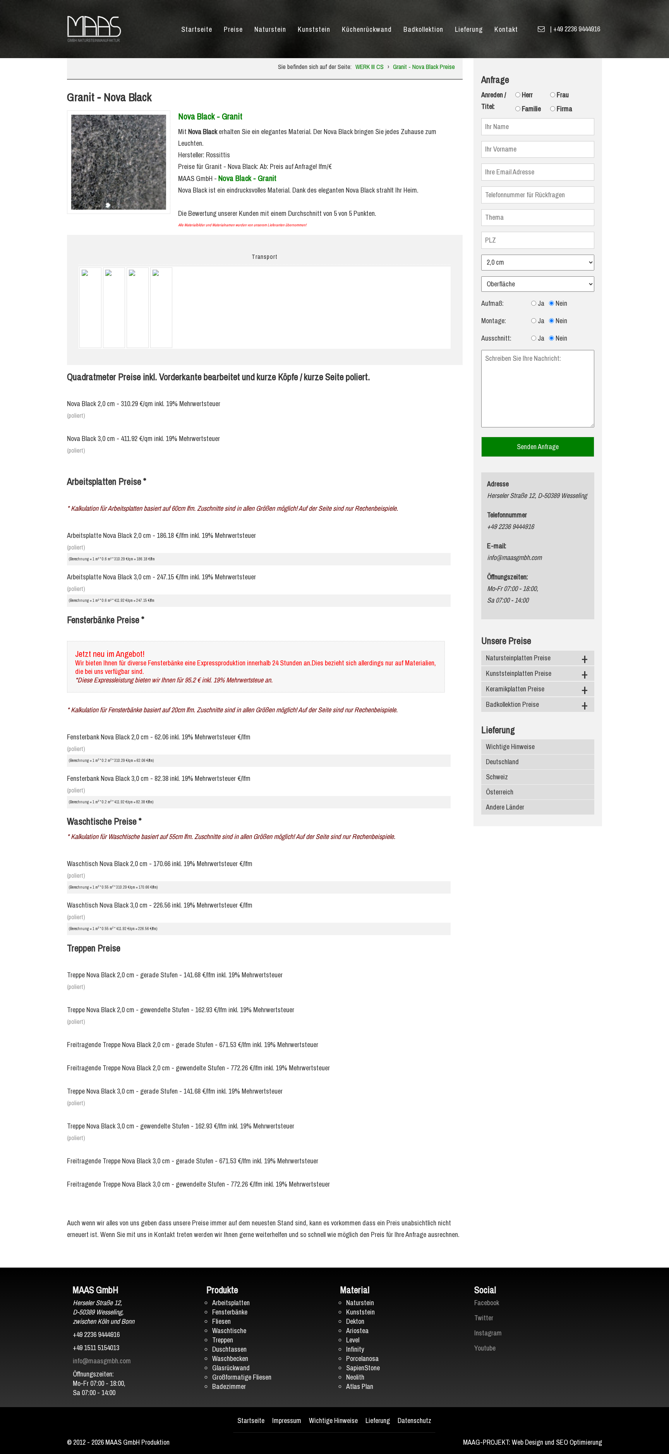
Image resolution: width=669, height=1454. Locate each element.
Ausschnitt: (496, 338)
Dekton (355, 1321)
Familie (530, 109)
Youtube (485, 1348)
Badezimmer (229, 1386)
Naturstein (270, 29)
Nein (560, 303)
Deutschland (502, 762)
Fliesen (221, 1321)
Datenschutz (414, 1420)
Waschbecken (230, 1358)
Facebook (486, 1303)
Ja (540, 303)
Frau (562, 95)
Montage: (493, 321)
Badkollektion (423, 29)
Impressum (286, 1420)
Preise (233, 29)
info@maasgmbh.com (102, 1361)
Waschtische (229, 1330)
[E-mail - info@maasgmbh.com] (541, 29)
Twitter (483, 1318)
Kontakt (506, 29)
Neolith (355, 1377)
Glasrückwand (231, 1368)
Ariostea (357, 1330)
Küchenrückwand (367, 29)
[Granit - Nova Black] (118, 161)
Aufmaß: (492, 303)
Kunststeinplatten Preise (518, 673)
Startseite (196, 29)
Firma (563, 109)
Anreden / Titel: (493, 100)
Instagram (488, 1333)
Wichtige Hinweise (510, 746)
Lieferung (469, 29)
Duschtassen (229, 1349)
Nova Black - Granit (210, 116)
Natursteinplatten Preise (518, 658)
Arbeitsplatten (231, 1303)
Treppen (222, 1340)
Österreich (499, 792)
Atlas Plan (359, 1386)
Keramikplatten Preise (515, 689)
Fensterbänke (229, 1312)
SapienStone (363, 1368)
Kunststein (314, 29)
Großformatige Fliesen (241, 1377)
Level (352, 1340)
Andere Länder (505, 807)
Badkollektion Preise (512, 704)
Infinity (355, 1349)
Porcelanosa (362, 1358)
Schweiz (497, 777)
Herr (526, 95)
